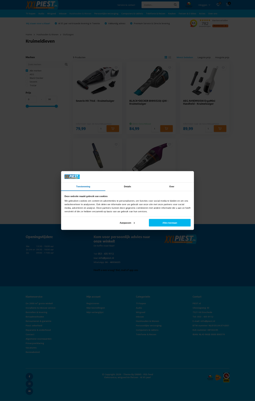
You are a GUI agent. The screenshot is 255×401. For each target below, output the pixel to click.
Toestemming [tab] (83, 186)
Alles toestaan (169, 222)
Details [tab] (127, 186)
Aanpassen (125, 222)
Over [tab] (171, 186)
